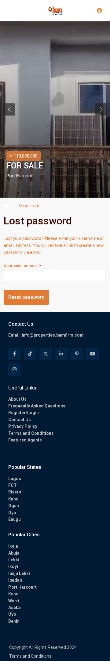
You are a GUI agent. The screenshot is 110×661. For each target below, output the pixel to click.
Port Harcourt (20, 175)
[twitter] (45, 354)
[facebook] (14, 354)
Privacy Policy (22, 426)
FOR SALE (24, 166)
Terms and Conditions (31, 433)
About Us (17, 399)
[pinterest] (77, 354)
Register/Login (23, 412)
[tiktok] (30, 354)
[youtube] (92, 354)
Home (9, 206)
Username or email (30, 265)
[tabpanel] (55, 109)
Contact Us (19, 419)
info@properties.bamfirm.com (53, 335)
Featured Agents (25, 440)
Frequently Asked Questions (36, 405)
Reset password (26, 297)
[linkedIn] (61, 354)
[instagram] (14, 369)
